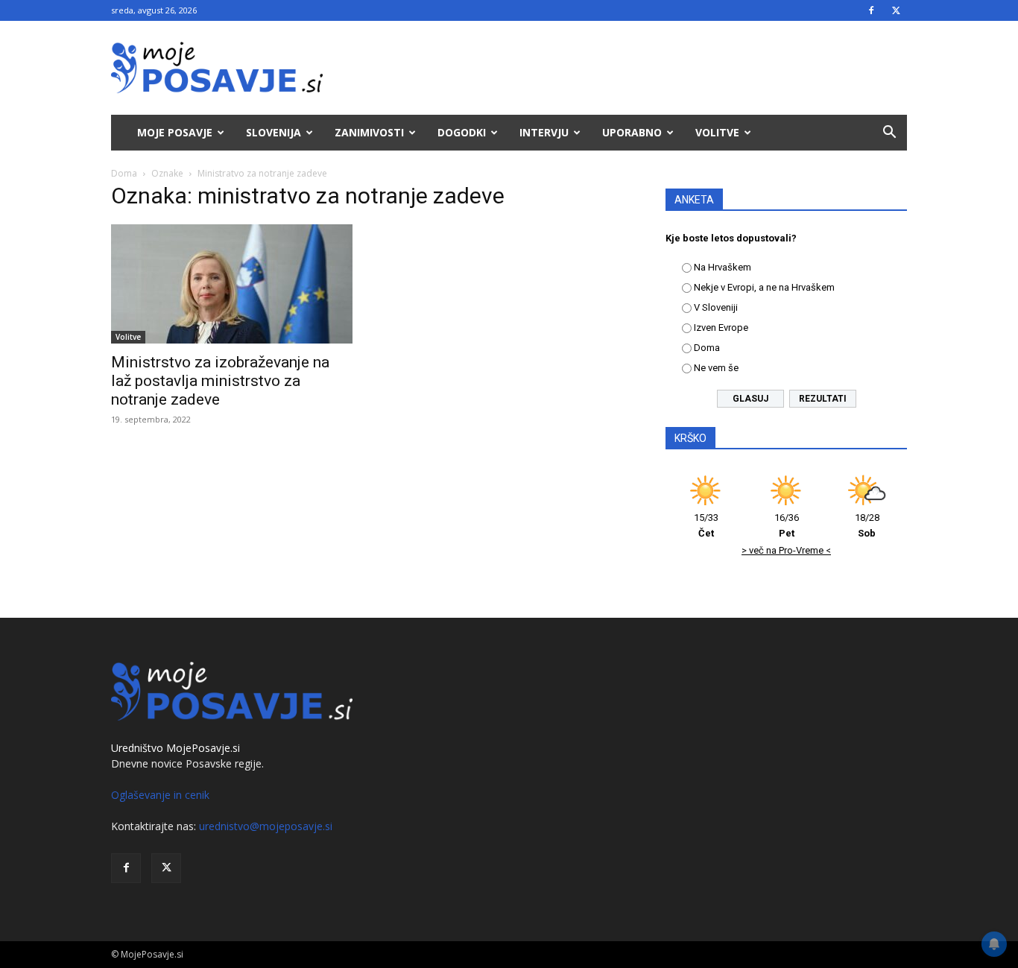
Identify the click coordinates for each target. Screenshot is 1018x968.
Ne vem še (716, 367)
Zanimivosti (369, 132)
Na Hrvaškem (722, 267)
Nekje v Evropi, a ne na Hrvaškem (764, 287)
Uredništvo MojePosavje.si (175, 748)
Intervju (544, 132)
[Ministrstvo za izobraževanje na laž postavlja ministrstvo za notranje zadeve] (231, 284)
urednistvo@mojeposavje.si (265, 826)
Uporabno (632, 132)
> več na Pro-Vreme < (786, 550)
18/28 (867, 525)
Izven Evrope (721, 327)
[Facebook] (871, 10)
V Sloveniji (716, 307)
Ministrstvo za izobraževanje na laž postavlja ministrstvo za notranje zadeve (220, 380)
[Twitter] (896, 10)
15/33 (706, 525)
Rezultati (823, 398)
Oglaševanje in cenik (160, 795)
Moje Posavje (174, 132)
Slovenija (273, 132)
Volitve (717, 132)
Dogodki (461, 132)
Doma (124, 173)
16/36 (786, 525)
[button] (889, 134)
